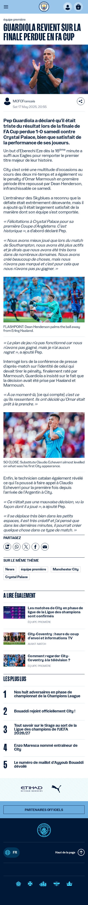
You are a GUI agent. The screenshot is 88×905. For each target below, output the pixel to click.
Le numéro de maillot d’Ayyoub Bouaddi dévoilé (49, 764)
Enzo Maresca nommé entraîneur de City (46, 747)
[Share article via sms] (7, 547)
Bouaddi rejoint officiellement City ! (44, 711)
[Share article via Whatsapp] (17, 547)
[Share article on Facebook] (35, 547)
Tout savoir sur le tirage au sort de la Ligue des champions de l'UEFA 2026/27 (45, 729)
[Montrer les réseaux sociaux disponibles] (81, 101)
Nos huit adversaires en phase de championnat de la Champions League (47, 694)
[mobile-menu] (6, 6)
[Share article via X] (26, 547)
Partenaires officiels (44, 810)
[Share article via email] (45, 547)
